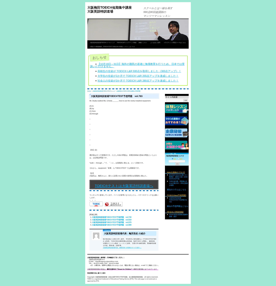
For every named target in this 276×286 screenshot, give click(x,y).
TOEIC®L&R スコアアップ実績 (126, 42)
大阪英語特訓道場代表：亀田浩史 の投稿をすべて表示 (122, 247)
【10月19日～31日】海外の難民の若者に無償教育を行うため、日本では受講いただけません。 (137, 65)
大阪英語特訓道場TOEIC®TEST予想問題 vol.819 (111, 220)
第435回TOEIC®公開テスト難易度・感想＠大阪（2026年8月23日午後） (178, 177)
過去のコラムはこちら (176, 190)
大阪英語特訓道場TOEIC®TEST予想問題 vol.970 (111, 222)
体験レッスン (143, 42)
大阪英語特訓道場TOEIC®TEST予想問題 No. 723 (178, 200)
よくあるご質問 (156, 42)
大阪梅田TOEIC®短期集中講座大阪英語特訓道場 (109, 9)
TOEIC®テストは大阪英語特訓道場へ (124, 186)
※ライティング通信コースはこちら (175, 42)
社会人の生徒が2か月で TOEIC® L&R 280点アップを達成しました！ (138, 80)
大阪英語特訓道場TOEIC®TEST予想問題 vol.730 (111, 217)
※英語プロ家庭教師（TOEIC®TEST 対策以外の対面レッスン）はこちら (112, 47)
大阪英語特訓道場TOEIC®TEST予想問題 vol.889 (111, 225)
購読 (175, 159)
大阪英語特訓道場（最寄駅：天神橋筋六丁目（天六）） (106, 257)
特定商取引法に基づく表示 (96, 273)
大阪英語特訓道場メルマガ (175, 156)
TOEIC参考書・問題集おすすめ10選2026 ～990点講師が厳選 (178, 183)
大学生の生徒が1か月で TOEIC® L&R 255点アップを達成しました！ (138, 75)
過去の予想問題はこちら (177, 206)
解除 (181, 159)
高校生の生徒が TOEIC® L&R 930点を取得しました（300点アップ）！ (139, 71)
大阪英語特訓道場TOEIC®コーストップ (102, 42)
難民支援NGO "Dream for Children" (119, 269)
